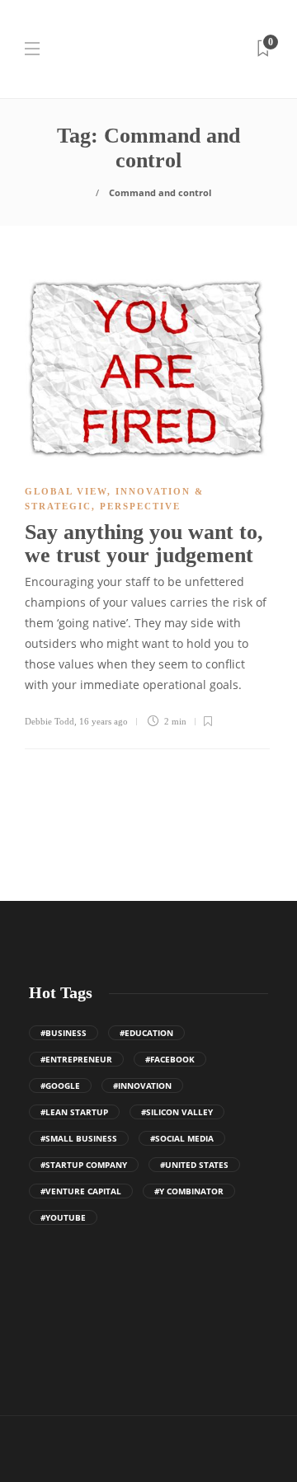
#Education (146, 1033)
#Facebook (170, 1059)
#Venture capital (80, 1191)
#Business (63, 1033)
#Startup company (83, 1164)
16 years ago (103, 721)
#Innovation (142, 1085)
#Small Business (78, 1138)
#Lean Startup (74, 1112)
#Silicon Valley (177, 1112)
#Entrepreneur (76, 1059)
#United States (194, 1164)
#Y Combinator (189, 1191)
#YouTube (63, 1217)
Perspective (140, 506)
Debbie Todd (49, 721)
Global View (66, 491)
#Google (60, 1085)
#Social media (182, 1138)
